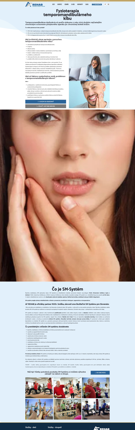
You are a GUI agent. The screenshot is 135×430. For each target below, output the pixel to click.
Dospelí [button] (59, 4)
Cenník (66, 4)
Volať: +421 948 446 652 (46, 106)
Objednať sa (97, 4)
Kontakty (80, 4)
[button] (39, 388)
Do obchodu (101, 372)
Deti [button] (53, 4)
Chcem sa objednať (46, 101)
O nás (73, 4)
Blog (87, 4)
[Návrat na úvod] (35, 4)
